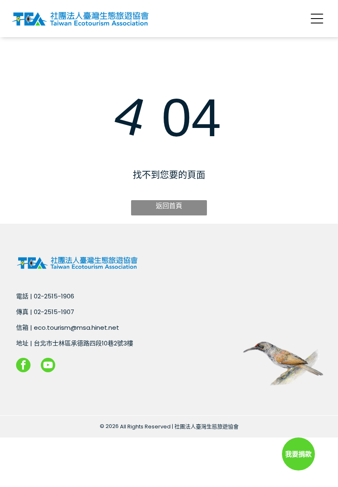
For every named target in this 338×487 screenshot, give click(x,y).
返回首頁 (169, 205)
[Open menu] (317, 18)
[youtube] (48, 366)
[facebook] (23, 366)
